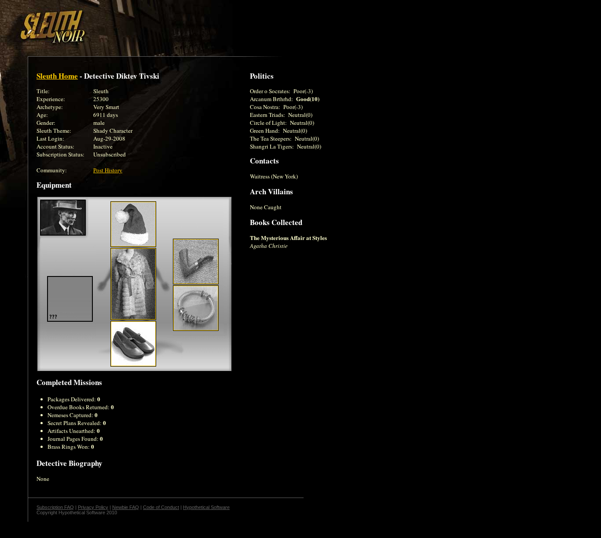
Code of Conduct (161, 507)
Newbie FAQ (125, 507)
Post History (107, 170)
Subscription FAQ (55, 507)
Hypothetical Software (206, 507)
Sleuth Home (57, 75)
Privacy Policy (93, 507)
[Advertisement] (153, 23)
